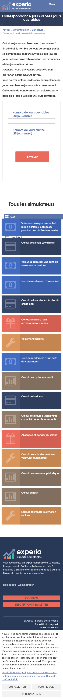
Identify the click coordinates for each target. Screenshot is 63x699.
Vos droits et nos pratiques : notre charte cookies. (29, 672)
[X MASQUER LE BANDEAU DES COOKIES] (57, 631)
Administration (26, 584)
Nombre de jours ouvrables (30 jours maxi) (30, 113)
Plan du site (9, 584)
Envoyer (32, 156)
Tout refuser (46, 687)
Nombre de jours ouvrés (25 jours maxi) (28, 131)
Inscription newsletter (31, 604)
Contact (31, 598)
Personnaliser (31, 694)
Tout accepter (16, 687)
